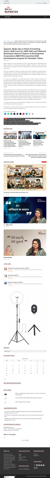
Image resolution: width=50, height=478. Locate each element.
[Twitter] (39, 3)
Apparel (13, 118)
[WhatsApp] (37, 468)
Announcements (22, 457)
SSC (12, 41)
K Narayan (41, 118)
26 (18, 373)
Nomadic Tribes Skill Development (11, 124)
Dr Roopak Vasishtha (28, 118)
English (7, 476)
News (9, 41)
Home (5, 41)
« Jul (5, 379)
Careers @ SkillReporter (24, 469)
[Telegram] (41, 465)
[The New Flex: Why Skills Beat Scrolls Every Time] (25, 177)
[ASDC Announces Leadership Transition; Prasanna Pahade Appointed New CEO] (39, 135)
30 (43, 373)
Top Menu (7, 1)
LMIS (44, 118)
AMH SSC (9, 118)
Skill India (36, 124)
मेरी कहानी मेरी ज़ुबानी (8, 257)
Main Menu (7, 16)
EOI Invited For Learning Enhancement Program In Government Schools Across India (22, 415)
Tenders (20, 458)
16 (43, 368)
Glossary (36, 454)
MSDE (28, 120)
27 (25, 373)
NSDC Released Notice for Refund (22, 401)
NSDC (22, 124)
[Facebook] (37, 3)
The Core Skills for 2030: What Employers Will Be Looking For (28, 397)
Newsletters (36, 455)
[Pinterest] (44, 3)
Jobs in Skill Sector (23, 460)
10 (6, 368)
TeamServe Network (42, 476)
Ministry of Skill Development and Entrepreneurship (15, 120)
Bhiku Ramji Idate (19, 118)
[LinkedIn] (40, 3)
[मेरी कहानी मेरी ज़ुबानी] (25, 242)
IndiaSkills (35, 118)
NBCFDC (38, 123)
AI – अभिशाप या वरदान (8, 225)
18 (12, 370)
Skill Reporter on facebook (12, 383)
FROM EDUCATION (12, 408)
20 (25, 370)
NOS (20, 124)
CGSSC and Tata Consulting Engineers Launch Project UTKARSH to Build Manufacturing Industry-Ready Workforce (10, 143)
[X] (35, 465)
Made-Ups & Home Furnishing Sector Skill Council (14, 119)
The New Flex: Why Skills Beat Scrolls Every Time (16, 192)
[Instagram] (42, 3)
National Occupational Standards (11, 123)
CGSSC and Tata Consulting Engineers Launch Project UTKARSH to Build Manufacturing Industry (24, 143)
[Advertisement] (25, 29)
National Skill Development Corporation (27, 123)
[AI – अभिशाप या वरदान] (25, 209)
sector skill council (28, 124)
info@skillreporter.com (8, 427)
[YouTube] (45, 3)
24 (6, 373)
